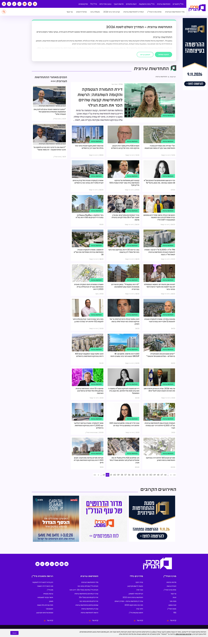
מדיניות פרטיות (171, 582)
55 (133, 474)
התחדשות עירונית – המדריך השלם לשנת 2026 (139, 26)
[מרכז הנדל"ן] (197, 8)
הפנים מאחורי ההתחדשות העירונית (52, 105)
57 (125, 474)
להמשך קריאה (145, 54)
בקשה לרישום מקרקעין (135, 586)
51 (147, 474)
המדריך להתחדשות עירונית (133, 11)
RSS (175, 612)
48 (158, 474)
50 (151, 474)
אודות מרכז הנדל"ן (154, 11)
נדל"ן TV (93, 4)
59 (118, 474)
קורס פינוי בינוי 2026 (111, 11)
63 (104, 474)
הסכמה (14, 633)
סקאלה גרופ (95, 11)
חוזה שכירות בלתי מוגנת (45, 605)
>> (95, 474)
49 (154, 474)
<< (174, 474)
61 (111, 474)
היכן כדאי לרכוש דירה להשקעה (42, 582)
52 (144, 474)
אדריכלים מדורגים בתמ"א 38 (88, 597)
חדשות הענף (119, 4)
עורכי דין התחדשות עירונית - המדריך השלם (129, 601)
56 (129, 474)
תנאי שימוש (172, 605)
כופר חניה (139, 589)
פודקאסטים (83, 4)
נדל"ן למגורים (178, 4)
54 (136, 474)
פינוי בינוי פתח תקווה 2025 (134, 605)
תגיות (174, 597)
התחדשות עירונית (163, 4)
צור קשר (70, 11)
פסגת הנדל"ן (171, 608)
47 (162, 474)
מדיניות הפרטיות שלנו (183, 634)
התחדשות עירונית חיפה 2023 (133, 597)
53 (140, 474)
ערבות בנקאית (48, 593)
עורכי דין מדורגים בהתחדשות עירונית (86, 593)
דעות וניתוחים (131, 4)
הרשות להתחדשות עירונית (89, 612)
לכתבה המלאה (163, 54)
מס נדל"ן (50, 589)
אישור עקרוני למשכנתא (45, 597)
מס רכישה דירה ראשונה (45, 586)
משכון (51, 601)
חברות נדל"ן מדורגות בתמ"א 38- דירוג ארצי (83, 589)
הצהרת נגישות (171, 586)
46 (165, 474)
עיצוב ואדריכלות (105, 4)
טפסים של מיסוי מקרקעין (44, 612)
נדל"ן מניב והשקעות (146, 4)
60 (114, 474)
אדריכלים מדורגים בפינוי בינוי (88, 601)
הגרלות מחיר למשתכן (136, 593)
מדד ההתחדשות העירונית (175, 11)
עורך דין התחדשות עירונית (89, 608)
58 (122, 474)
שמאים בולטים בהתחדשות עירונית (86, 605)
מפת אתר (173, 601)
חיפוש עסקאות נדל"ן (136, 612)
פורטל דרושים (81, 11)
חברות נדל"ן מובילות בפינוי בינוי (88, 586)
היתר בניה (139, 608)
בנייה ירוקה (139, 582)
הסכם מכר (49, 608)
